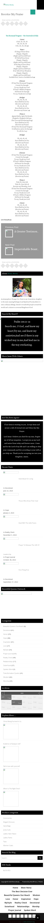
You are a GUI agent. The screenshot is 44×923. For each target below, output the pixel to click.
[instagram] (34, 916)
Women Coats (8, 845)
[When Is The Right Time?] (11, 798)
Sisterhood (7, 665)
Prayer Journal (8, 654)
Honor (5, 634)
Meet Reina (26, 887)
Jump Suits (7, 830)
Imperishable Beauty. (26, 249)
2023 (22, 693)
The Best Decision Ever (22, 891)
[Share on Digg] (21, 22)
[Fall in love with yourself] (11, 776)
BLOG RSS (6, 870)
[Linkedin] (30, 916)
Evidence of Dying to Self (11, 744)
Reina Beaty (13, 273)
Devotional (7, 630)
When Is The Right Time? (11, 789)
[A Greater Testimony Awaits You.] (9, 233)
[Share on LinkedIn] (16, 22)
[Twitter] (14, 916)
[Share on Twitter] (7, 22)
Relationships (8, 661)
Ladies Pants (7, 838)
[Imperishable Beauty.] (9, 251)
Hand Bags (7, 826)
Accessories (7, 818)
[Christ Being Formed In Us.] (11, 731)
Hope (5, 638)
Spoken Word (8, 669)
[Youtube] (22, 916)
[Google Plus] (18, 916)
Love (5, 646)
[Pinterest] (26, 916)
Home (15, 887)
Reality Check (7, 658)
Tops (5, 841)
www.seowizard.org (28, 921)
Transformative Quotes (11, 673)
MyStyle (6, 650)
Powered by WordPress (29, 882)
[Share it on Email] (25, 22)
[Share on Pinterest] (12, 22)
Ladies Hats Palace (9, 834)
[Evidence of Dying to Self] (11, 754)
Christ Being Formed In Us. (12, 721)
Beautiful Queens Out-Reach (13, 626)
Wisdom (6, 677)
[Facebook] (10, 916)
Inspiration (7, 642)
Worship (6, 681)
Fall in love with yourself (11, 766)
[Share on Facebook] (3, 22)
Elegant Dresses (9, 822)
